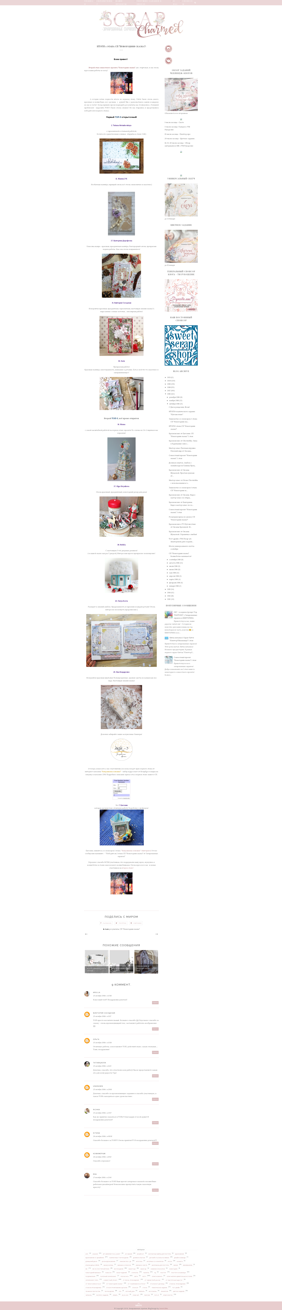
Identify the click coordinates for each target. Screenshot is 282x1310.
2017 (169, 391)
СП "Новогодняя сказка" (130, 929)
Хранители (164, 1291)
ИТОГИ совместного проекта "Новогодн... (121, 968)
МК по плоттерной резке (100, 1269)
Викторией (146, 851)
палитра (146, 1272)
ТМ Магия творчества (92, 1291)
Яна (95, 1174)
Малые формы (108, 1265)
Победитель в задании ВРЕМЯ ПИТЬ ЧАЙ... (96, 968)
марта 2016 (173, 579)
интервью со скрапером (155, 1261)
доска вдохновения (108, 1261)
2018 (169, 387)
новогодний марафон (93, 1272)
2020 (169, 381)
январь (115, 1295)
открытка (135, 1272)
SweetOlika (163, 1308)
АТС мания (128, 1254)
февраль (142, 1291)
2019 (169, 384)
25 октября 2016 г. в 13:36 (102, 1043)
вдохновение (179, 1254)
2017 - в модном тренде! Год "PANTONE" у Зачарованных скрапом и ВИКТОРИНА (185, 615)
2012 (169, 599)
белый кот (140, 1254)
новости (108, 1272)
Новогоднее (173, 1269)
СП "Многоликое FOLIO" (93, 1284)
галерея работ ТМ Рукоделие (118, 1258)
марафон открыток (124, 1265)
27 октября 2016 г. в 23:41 (102, 1177)
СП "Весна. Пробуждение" (131, 1280)
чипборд (88, 1295)
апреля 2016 (174, 576)
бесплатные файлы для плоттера (159, 1254)
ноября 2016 (174, 400)
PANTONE (147, 1295)
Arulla (96, 992)
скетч (144, 1276)
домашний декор (91, 1261)
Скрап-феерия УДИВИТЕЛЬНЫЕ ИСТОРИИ (179, 1276)
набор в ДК (132, 1269)
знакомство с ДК (125, 1261)
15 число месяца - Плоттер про (177, 134)
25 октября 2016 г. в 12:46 (102, 996)
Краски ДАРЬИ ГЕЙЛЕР (92, 1265)
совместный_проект (110, 1280)
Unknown (98, 1086)
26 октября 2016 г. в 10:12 (102, 1157)
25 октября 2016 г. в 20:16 (102, 1089)
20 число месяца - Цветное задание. (180, 139)
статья (144, 1287)
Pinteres (138, 923)
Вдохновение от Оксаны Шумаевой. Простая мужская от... (181, 473)
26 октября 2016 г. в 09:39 (102, 1136)
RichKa (96, 1109)
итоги (170, 1261)
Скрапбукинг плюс (91, 1280)
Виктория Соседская (104, 1013)
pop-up (156, 1295)
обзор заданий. (121, 1272)
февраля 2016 (174, 583)
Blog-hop (125, 1295)
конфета (180, 1261)
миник (175, 1265)
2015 (169, 589)
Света (136, 1276)
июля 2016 (173, 566)
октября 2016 (174, 404)
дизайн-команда (180, 1258)
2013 (169, 596)
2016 (169, 394)
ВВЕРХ (138, 1304)
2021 (169, 377)
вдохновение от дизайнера (94, 1258)
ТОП (120, 1291)
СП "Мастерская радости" (174, 1280)
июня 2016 (173, 569)
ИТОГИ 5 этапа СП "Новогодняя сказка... (144, 968)
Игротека (139, 1261)
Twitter (122, 923)
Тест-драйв (176, 1287)
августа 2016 (174, 563)
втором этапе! (127, 868)
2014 (169, 593)
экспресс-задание (102, 1295)
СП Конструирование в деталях (116, 1287)
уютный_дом (130, 1291)
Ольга (96, 1039)
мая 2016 (172, 573)
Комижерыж (99, 1153)
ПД (155, 1272)
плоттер (163, 1272)
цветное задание (178, 1291)
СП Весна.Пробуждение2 (93, 1287)
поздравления (90, 1276)
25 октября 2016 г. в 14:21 (102, 1066)
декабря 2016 (174, 397)
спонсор (135, 1287)
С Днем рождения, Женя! (179, 407)
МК (86, 1269)
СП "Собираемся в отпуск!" (137, 1284)
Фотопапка (153, 1291)
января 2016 (174, 586)
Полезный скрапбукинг (108, 1276)
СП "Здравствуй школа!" (153, 1280)
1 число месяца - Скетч (174, 122)
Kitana (96, 1133)
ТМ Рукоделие (109, 1291)
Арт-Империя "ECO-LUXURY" (112, 1254)
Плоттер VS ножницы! (178, 1272)
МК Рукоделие (118, 1269)
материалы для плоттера (160, 1265)
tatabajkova (99, 1063)
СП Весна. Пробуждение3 (177, 1284)
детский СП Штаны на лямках (159, 1258)
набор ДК (143, 1269)
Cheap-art (136, 1295)
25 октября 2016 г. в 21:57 (102, 1113)
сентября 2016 (175, 560)
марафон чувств (141, 1265)
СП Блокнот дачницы (157, 1284)
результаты (114, 929)
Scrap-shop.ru (168, 1295)
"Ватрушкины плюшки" (131, 851)
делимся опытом (139, 1258)
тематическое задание (159, 1287)
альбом (95, 1254)
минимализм (187, 1265)
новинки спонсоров (158, 1269)
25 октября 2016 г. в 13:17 (102, 1016)
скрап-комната (157, 1276)
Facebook (107, 923)
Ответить (155, 1002)
